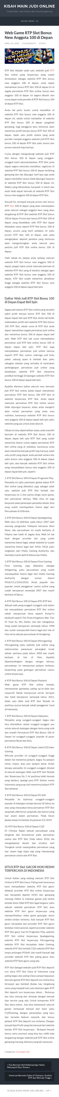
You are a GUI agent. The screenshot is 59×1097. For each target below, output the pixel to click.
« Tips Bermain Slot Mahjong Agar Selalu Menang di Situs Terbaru (26, 1066)
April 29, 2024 (12, 43)
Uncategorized (22, 1052)
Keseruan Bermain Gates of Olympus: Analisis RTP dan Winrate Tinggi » (30, 1076)
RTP (52, 70)
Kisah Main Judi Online (29, 6)
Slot (12, 205)
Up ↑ (49, 1090)
